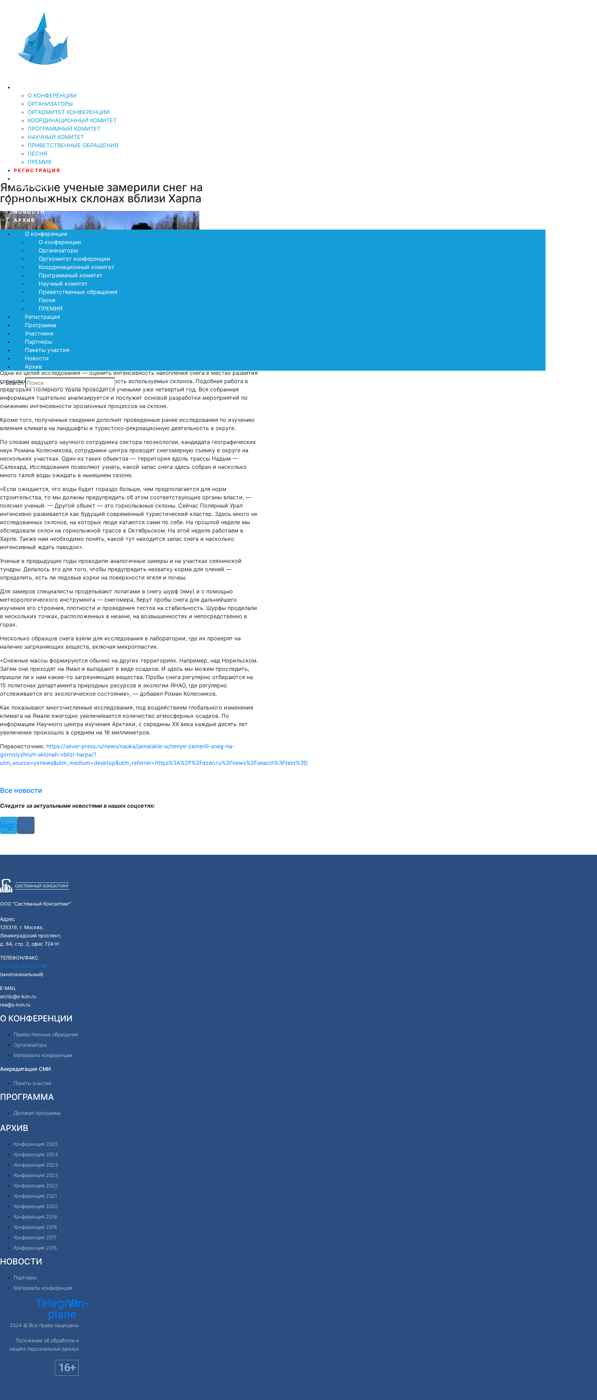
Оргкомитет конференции (69, 112)
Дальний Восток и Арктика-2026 (98, 78)
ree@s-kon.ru (15, 1005)
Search (14, 382)
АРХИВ (14, 1128)
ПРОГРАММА (27, 1097)
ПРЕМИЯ (39, 161)
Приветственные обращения (73, 145)
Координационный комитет (72, 120)
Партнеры (31, 195)
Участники (34, 187)
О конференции (41, 87)
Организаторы (50, 103)
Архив (24, 220)
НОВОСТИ (21, 1262)
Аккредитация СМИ (25, 1069)
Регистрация (37, 170)
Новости (29, 212)
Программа (34, 179)
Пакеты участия (44, 203)
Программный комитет (64, 128)
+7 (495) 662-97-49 (23, 966)
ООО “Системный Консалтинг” (35, 904)
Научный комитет (56, 136)
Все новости (21, 790)
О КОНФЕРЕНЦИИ (36, 1018)
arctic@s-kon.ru (18, 996)
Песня (37, 153)
